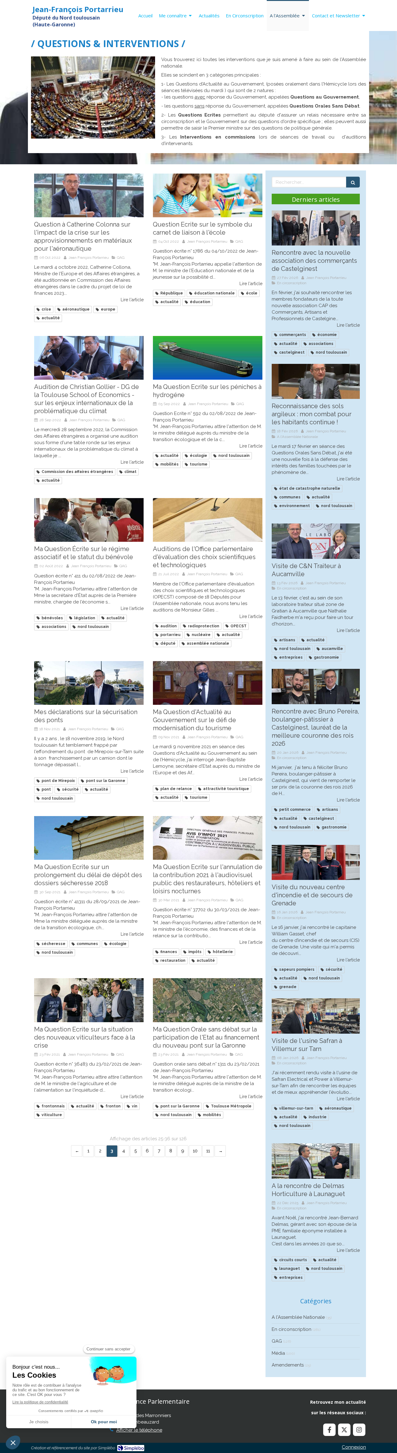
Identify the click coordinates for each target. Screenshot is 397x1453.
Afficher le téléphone (139, 1430)
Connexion (354, 1447)
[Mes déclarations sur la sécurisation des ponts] (89, 683)
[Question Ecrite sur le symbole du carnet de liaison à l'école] (207, 195)
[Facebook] (329, 1430)
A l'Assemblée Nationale (298, 1317)
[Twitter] (344, 1430)
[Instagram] (359, 1430)
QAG (277, 1341)
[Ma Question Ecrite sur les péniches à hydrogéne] (207, 358)
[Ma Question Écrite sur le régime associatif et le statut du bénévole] (89, 520)
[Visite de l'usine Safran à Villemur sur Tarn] (316, 1016)
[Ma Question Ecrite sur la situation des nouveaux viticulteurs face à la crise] (89, 1000)
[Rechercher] (353, 182)
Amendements (288, 1365)
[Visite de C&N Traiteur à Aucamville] (316, 541)
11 (208, 1151)
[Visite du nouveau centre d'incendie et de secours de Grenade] (316, 862)
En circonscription (291, 1329)
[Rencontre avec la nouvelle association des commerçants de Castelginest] (316, 228)
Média (278, 1353)
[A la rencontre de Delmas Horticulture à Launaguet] (316, 1161)
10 (195, 1151)
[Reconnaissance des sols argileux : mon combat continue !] (316, 381)
